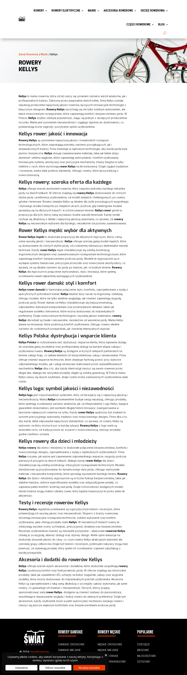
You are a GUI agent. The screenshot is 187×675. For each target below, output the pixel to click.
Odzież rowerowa (153, 10)
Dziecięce (143, 644)
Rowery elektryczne (65, 10)
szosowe (143, 661)
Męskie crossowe (110, 644)
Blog (161, 24)
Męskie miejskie (108, 650)
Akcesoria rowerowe (118, 10)
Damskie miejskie (69, 650)
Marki (92, 10)
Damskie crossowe (71, 644)
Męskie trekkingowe (112, 661)
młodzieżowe (146, 655)
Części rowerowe (138, 24)
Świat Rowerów (28, 54)
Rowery (39, 10)
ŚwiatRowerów (39, 651)
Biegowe (143, 650)
